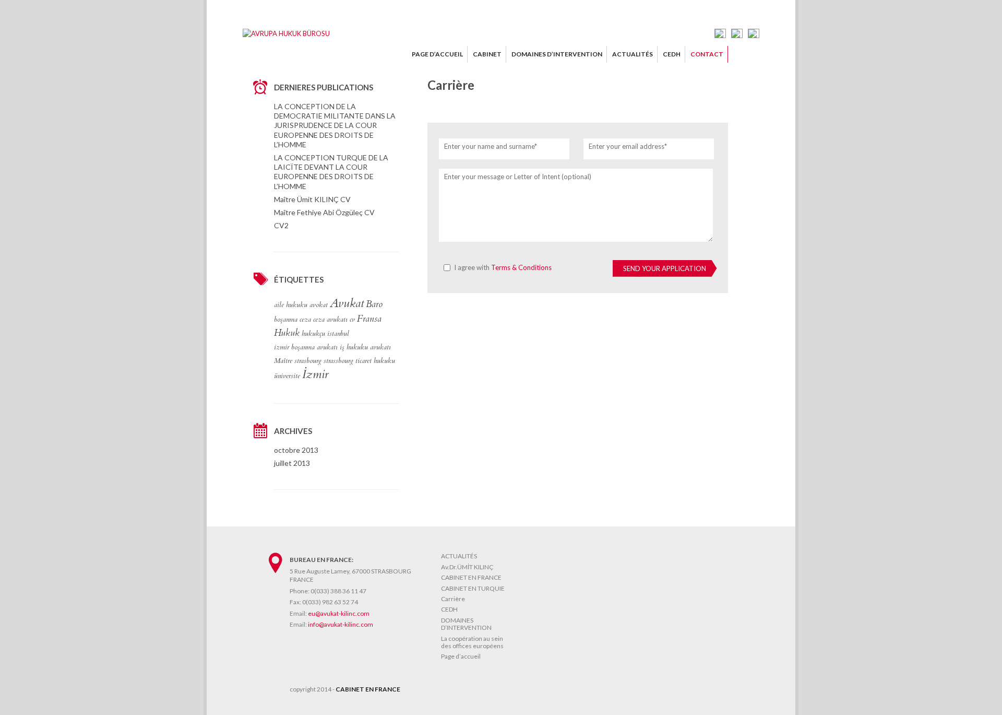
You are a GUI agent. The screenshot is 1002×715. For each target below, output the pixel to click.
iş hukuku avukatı (365, 347)
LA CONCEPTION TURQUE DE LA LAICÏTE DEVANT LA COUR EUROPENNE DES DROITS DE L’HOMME (331, 172)
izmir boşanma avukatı (306, 347)
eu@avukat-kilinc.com (338, 613)
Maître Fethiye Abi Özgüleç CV (324, 212)
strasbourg (307, 361)
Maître (283, 361)
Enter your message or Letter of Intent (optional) (517, 176)
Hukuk (287, 333)
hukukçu (313, 333)
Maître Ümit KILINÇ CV (312, 199)
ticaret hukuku (375, 361)
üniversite (287, 376)
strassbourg (338, 361)
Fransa (369, 319)
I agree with (503, 267)
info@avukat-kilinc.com (340, 624)
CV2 (281, 225)
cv (352, 319)
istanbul (338, 333)
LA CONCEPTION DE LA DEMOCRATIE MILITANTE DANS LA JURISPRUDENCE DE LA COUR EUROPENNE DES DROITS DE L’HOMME (335, 125)
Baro (374, 304)
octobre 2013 (296, 450)
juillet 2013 (292, 463)
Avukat (347, 303)
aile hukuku (290, 305)
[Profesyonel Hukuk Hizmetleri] (286, 33)
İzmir (315, 374)
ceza (305, 319)
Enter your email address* (628, 146)
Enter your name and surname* (490, 146)
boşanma (285, 319)
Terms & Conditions (521, 267)
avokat (318, 305)
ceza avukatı (330, 319)
